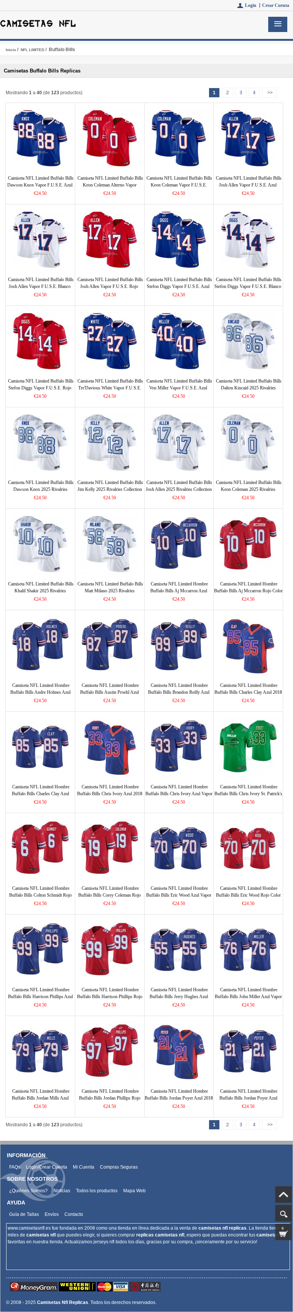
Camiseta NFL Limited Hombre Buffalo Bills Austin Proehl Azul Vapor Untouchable (109, 692)
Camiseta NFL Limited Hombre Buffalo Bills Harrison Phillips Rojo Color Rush (109, 996)
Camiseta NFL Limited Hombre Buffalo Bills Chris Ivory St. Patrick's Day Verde (248, 793)
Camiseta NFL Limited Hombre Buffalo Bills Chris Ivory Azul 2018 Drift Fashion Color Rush (109, 793)
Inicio (11, 50)
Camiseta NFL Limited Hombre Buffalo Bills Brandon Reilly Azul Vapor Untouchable (178, 692)
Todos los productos (97, 1190)
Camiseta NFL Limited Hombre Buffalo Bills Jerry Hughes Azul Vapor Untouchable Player (179, 996)
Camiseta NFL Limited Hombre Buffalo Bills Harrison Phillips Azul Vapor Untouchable (40, 996)
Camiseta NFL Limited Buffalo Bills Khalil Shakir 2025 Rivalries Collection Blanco (41, 590)
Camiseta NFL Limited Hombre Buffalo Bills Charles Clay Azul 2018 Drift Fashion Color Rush (248, 692)
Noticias (61, 1190)
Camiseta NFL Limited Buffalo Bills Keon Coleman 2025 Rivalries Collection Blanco (249, 489)
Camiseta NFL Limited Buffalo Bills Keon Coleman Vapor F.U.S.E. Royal (179, 185)
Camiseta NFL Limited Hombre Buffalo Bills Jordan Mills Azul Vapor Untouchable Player (40, 1098)
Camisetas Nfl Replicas (62, 1302)
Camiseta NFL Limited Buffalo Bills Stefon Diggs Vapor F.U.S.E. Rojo (41, 384)
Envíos (52, 1214)
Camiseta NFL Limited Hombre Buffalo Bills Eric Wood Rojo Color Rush (248, 895)
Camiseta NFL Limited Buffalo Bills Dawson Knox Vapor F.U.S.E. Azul (40, 181)
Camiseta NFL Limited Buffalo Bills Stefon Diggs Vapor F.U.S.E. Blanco (248, 283)
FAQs (14, 1167)
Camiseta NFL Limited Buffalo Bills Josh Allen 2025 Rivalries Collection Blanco (179, 489)
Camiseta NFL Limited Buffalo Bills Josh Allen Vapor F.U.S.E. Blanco (41, 283)
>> (269, 92)
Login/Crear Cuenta (46, 1167)
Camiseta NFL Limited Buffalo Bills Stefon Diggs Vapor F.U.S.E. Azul (179, 283)
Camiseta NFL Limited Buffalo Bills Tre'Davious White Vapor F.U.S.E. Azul (110, 387)
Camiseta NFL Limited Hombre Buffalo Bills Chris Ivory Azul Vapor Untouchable (179, 793)
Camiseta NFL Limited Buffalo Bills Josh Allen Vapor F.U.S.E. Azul (249, 181)
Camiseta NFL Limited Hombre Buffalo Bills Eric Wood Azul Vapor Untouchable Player (178, 895)
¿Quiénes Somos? (28, 1190)
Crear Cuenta (275, 5)
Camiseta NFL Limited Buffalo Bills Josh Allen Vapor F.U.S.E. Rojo (110, 283)
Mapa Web (134, 1190)
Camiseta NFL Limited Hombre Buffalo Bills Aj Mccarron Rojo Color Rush (248, 590)
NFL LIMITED (32, 50)
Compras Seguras (119, 1167)
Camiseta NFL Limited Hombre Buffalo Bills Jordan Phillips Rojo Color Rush (109, 1098)
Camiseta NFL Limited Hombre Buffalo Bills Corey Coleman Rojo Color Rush (109, 895)
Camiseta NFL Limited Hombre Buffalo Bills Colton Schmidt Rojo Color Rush (40, 895)
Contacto (73, 1214)
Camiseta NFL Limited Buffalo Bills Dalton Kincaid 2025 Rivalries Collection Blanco (249, 387)
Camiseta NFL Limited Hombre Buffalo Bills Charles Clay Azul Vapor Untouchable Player (40, 793)
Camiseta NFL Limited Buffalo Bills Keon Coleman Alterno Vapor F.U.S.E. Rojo (110, 185)
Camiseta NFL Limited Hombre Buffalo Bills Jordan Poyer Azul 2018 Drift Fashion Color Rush (179, 1098)
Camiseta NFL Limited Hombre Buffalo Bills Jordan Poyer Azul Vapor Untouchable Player (248, 1098)
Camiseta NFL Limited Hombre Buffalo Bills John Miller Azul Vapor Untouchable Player (248, 996)
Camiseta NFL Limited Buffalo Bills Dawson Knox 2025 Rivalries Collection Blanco (41, 489)
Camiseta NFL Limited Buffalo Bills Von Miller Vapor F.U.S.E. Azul (179, 384)
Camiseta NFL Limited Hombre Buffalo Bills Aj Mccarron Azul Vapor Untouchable (179, 590)
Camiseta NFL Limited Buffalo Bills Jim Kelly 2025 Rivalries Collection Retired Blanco (110, 489)
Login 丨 (253, 5)
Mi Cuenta (83, 1167)
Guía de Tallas (24, 1214)
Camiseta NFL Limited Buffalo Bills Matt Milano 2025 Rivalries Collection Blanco (110, 590)
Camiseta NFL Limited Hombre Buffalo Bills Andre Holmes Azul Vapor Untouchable (40, 692)
